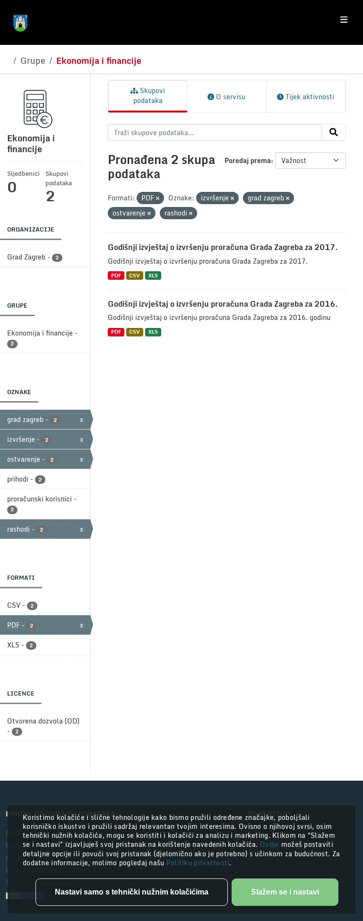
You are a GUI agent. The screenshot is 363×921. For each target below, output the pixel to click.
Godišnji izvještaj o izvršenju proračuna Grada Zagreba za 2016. (223, 304)
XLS (153, 275)
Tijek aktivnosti (309, 96)
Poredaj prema (248, 160)
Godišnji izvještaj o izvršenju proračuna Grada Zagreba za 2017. (223, 247)
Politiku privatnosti (198, 862)
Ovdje (270, 844)
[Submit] (333, 132)
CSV (134, 275)
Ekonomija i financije (98, 60)
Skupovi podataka (149, 95)
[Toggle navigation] (344, 20)
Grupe (32, 60)
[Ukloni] (157, 198)
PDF (116, 275)
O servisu (229, 96)
